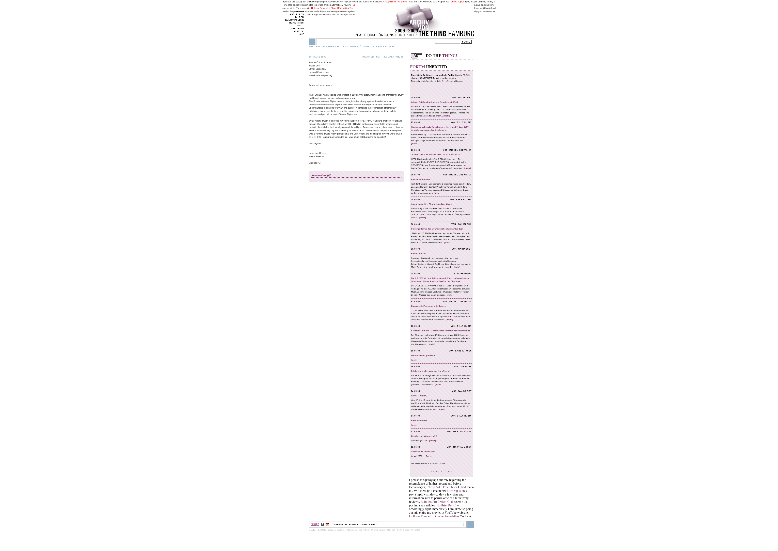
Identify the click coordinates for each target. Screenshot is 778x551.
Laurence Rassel (383, 46)
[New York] (391, 530)
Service (298, 31)
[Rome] (406, 530)
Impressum (340, 524)
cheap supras (458, 1)
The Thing (297, 28)
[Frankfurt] (381, 530)
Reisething (296, 23)
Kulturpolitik (294, 20)
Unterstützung (319, 11)
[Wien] (374, 530)
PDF (378, 57)
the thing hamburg (321, 46)
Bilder (299, 17)
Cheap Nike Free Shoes (395, 1)
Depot (300, 26)
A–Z (301, 34)
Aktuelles (297, 14)
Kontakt (354, 524)
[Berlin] (400, 530)
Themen (299, 11)
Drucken (368, 57)
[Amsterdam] (415, 530)
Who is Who (369, 524)
